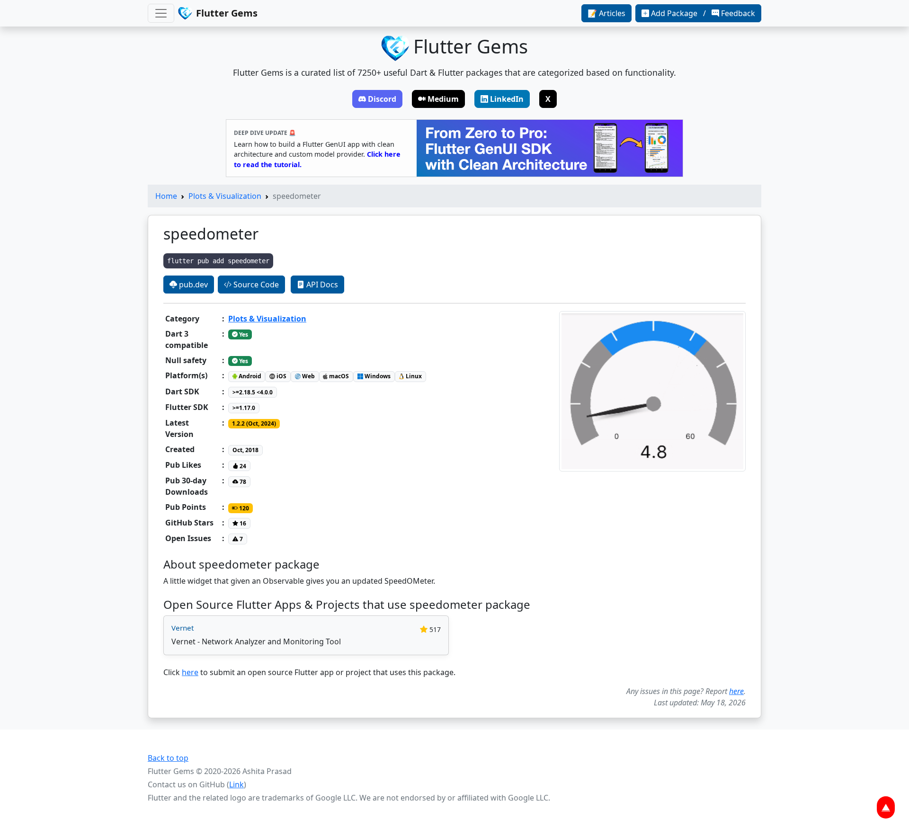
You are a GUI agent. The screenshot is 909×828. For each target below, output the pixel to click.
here (190, 672)
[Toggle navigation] (161, 13)
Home (166, 196)
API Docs (321, 284)
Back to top (168, 758)
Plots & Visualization (224, 196)
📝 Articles (606, 13)
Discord (382, 99)
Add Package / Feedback (703, 13)
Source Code (255, 284)
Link (236, 784)
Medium (443, 99)
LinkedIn (507, 99)
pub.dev (192, 284)
